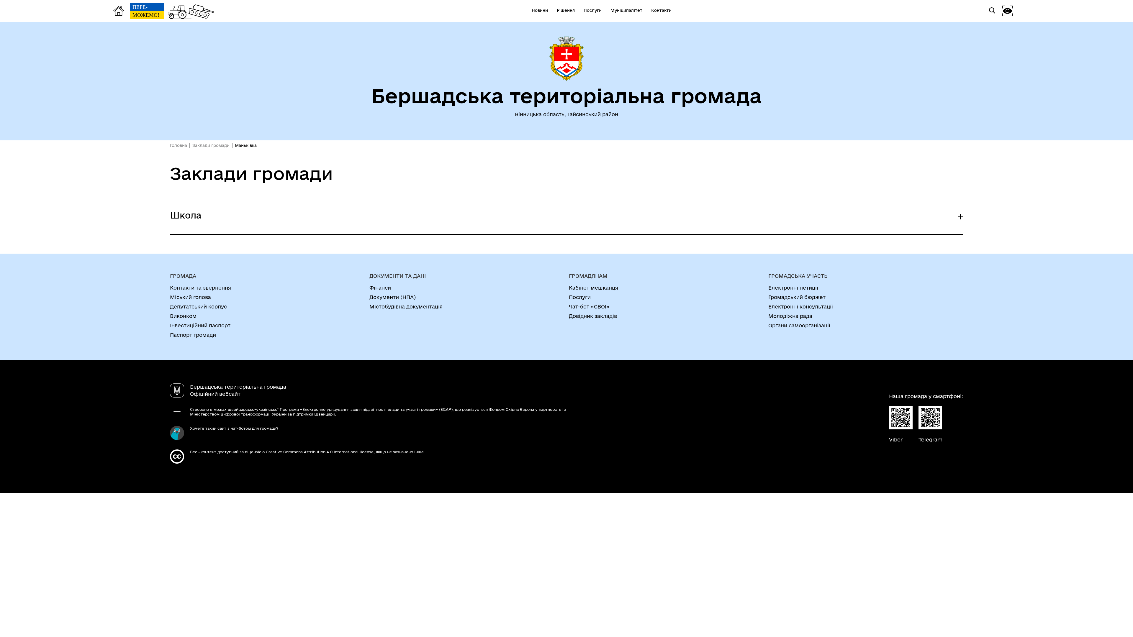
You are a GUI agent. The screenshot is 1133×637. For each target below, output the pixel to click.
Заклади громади (211, 145)
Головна (178, 145)
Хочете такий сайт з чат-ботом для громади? (234, 428)
